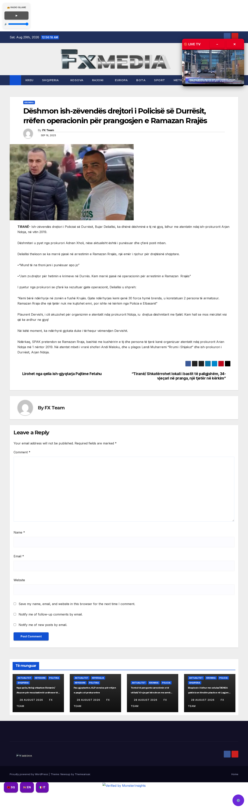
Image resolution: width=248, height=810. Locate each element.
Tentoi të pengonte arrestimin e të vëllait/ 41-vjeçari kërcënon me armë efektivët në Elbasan (150, 692)
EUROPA (121, 80)
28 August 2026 (32, 699)
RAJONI (98, 80)
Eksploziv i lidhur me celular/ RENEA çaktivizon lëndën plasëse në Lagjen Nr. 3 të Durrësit (208, 692)
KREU (29, 80)
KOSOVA (77, 80)
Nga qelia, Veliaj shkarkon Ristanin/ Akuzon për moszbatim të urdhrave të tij (37, 692)
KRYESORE (40, 678)
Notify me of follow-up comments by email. (51, 614)
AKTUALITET (24, 678)
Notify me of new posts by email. (43, 625)
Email (19, 556)
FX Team (48, 130)
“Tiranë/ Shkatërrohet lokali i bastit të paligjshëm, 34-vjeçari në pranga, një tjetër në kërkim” (179, 376)
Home (234, 774)
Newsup (65, 774)
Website (19, 580)
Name (19, 532)
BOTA (141, 80)
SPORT (159, 80)
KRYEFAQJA (98, 678)
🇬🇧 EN (27, 787)
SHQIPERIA (51, 80)
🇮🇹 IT (42, 787)
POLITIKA (54, 678)
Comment (22, 452)
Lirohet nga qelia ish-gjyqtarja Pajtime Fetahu (62, 374)
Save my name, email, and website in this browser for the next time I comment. (77, 604)
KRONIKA (29, 102)
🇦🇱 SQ (11, 787)
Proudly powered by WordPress (29, 774)
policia (166, 683)
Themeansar (82, 774)
